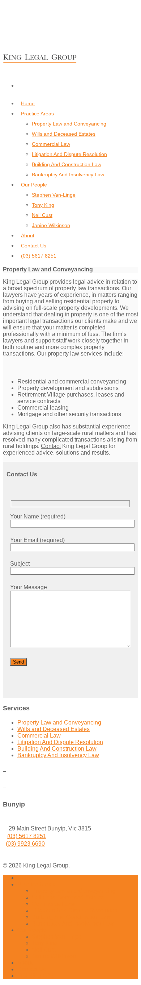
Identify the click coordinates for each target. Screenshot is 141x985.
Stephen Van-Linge (54, 195)
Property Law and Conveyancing (69, 124)
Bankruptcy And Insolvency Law (68, 174)
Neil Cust (42, 215)
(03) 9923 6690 (25, 844)
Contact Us (33, 246)
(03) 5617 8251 (38, 256)
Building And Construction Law (66, 164)
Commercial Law (51, 144)
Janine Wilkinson (51, 225)
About (27, 235)
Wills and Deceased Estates (63, 134)
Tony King (43, 205)
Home (28, 103)
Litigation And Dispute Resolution (69, 154)
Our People (34, 185)
